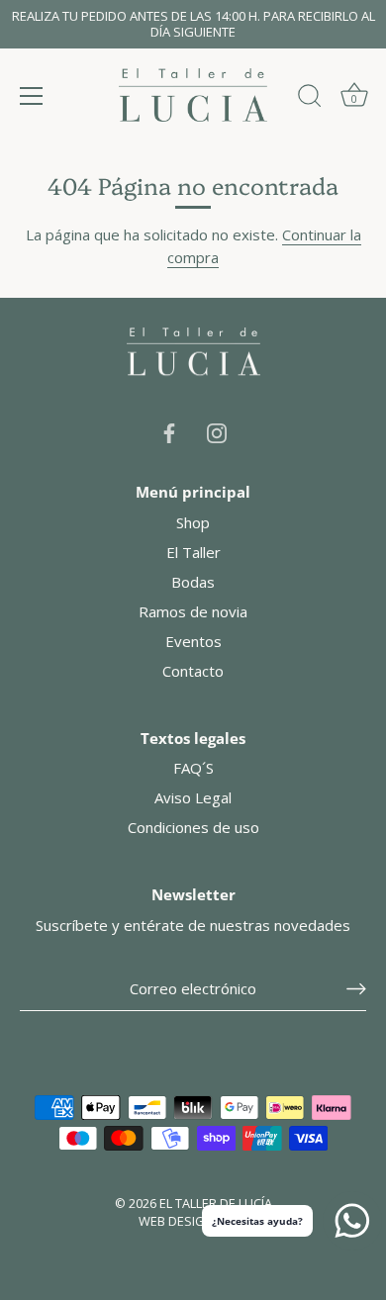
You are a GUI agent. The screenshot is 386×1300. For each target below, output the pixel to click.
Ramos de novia (193, 611)
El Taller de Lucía (215, 1203)
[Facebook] (169, 431)
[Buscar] (310, 99)
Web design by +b (193, 1221)
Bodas (193, 582)
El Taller (193, 552)
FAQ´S (193, 768)
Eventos (193, 641)
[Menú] (31, 96)
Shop (193, 522)
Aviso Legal (193, 797)
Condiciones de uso (193, 827)
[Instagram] (217, 431)
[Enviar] (356, 988)
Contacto (193, 671)
